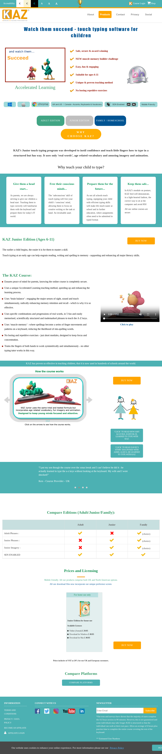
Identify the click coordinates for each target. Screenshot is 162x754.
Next (89, 400)
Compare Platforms (81, 682)
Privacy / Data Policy (11, 721)
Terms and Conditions (10, 712)
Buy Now (141, 241)
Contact (120, 14)
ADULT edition (50, 120)
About (90, 14)
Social (148, 14)
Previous (7, 400)
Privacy (135, 14)
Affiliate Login (16, 733)
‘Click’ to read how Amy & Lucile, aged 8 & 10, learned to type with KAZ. (127, 435)
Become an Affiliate (15, 728)
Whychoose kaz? (81, 134)
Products (105, 14)
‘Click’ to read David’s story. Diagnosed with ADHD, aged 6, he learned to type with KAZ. (127, 451)
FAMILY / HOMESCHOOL (110, 120)
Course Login (139, 3)
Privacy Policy (117, 748)
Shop (153, 3)
